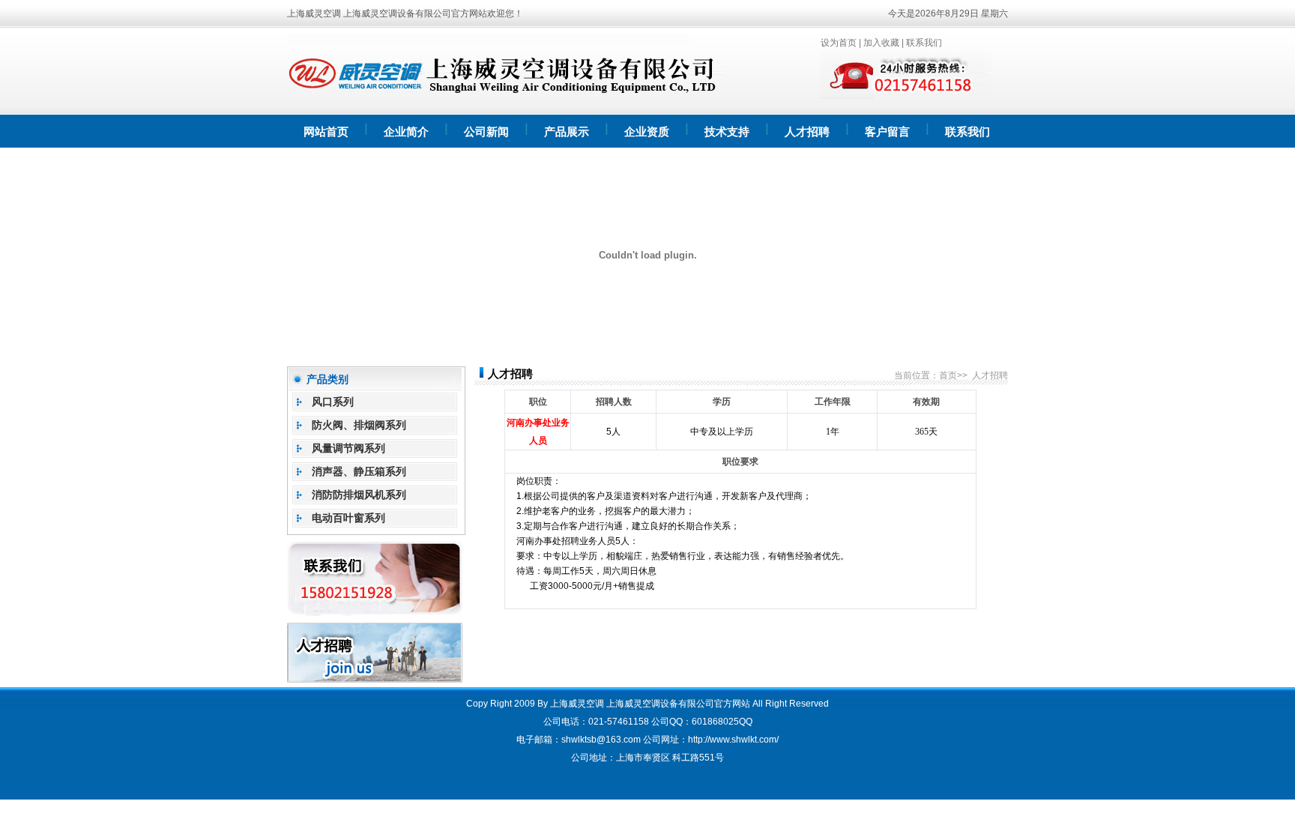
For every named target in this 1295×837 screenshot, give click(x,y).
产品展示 (566, 132)
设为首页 (839, 42)
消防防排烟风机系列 (359, 495)
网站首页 (326, 132)
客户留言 (887, 132)
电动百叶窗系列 (348, 518)
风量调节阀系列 (348, 448)
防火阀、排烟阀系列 (359, 425)
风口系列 (333, 402)
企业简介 (406, 132)
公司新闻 (486, 132)
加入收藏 (881, 42)
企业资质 (646, 132)
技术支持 (726, 132)
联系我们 (924, 42)
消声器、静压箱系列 (359, 471)
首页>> (953, 375)
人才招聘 (807, 132)
